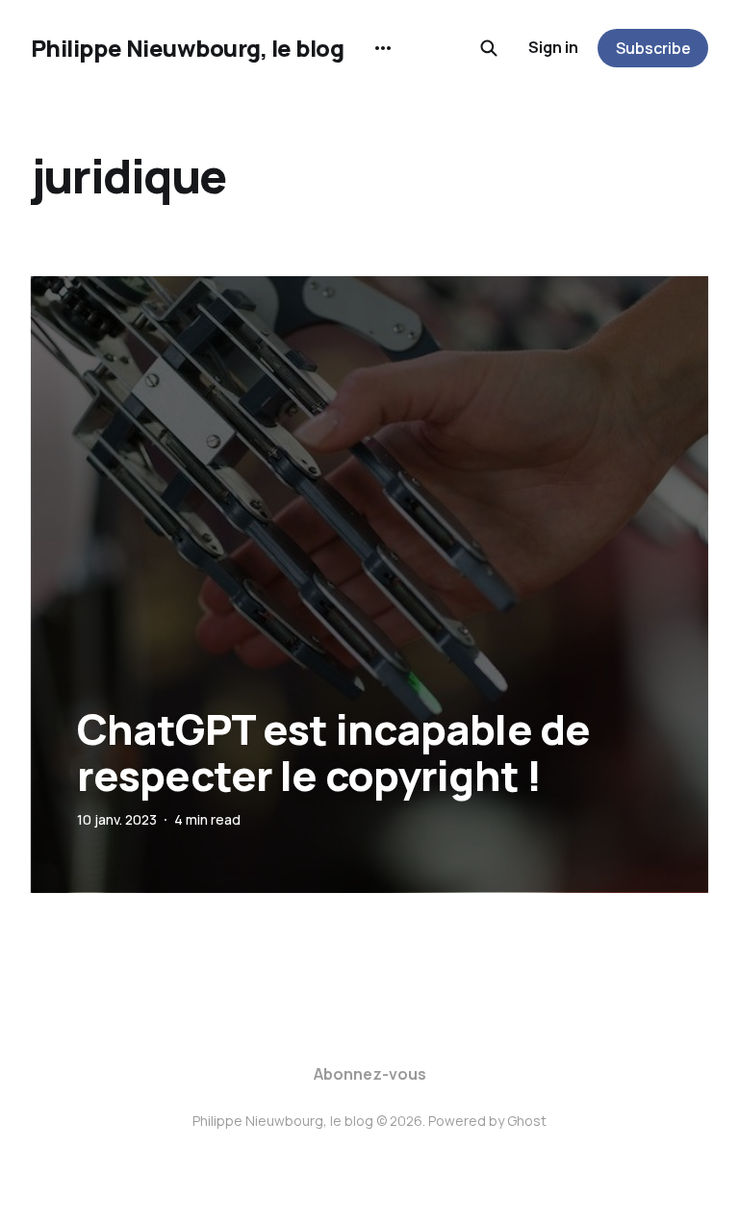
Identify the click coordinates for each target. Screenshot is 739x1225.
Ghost (527, 1120)
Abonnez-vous (370, 1074)
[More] (383, 48)
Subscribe (653, 48)
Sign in (553, 47)
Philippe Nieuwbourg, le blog (187, 48)
